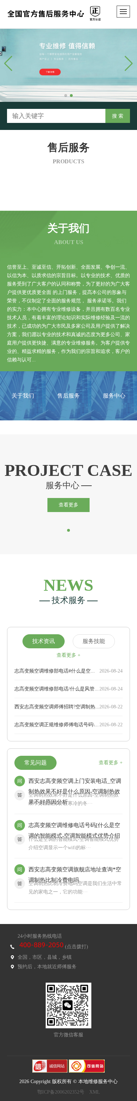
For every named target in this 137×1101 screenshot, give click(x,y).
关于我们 (23, 396)
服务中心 (114, 396)
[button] (65, 95)
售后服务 (68, 396)
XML (94, 1092)
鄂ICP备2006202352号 (60, 1092)
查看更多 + (68, 655)
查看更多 (68, 504)
